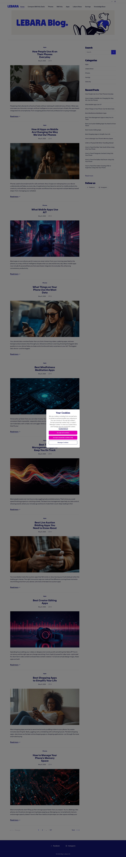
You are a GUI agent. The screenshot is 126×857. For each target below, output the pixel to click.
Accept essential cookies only (63, 437)
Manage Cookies (63, 442)
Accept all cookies (63, 432)
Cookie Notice (63, 428)
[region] (63, 428)
